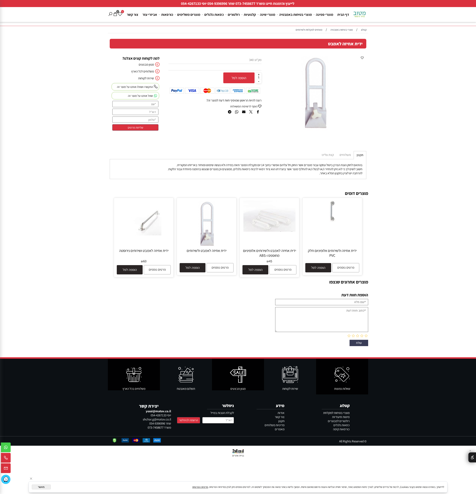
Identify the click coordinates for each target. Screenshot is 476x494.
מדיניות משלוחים (274, 425)
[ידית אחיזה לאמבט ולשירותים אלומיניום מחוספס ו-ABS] (269, 231)
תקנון (281, 421)
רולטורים (234, 14)
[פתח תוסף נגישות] (472, 457)
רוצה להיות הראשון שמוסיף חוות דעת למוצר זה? (233, 100)
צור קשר (132, 14)
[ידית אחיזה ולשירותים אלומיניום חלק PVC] (332, 220)
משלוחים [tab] (345, 155)
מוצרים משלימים (188, 14)
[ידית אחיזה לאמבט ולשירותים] (206, 246)
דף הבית (343, 14)
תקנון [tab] (360, 155)
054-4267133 (191, 3)
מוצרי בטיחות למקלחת (336, 413)
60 (145, 261)
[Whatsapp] (6, 448)
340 (251, 60)
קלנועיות (250, 14)
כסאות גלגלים (214, 14)
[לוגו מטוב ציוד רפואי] (360, 13)
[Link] (5, 479)
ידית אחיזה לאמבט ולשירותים (206, 250)
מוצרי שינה (267, 14)
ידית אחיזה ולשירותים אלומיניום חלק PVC (332, 253)
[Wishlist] (120, 11)
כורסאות (167, 14)
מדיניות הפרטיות (200, 487)
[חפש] (110, 11)
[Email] (6, 469)
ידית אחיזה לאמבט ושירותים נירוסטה (143, 250)
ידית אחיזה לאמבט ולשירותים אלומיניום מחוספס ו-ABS (269, 253)
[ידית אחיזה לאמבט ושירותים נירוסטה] (143, 234)
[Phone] (6, 459)
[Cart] (115, 11)
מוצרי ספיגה (324, 14)
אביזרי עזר (149, 14)
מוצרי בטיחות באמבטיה (295, 14)
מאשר (41, 486)
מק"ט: (257, 60)
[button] (318, 267)
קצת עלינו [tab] (328, 155)
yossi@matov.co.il (158, 411)
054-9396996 (217, 3)
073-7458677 (245, 3)
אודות (281, 413)
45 (270, 261)
